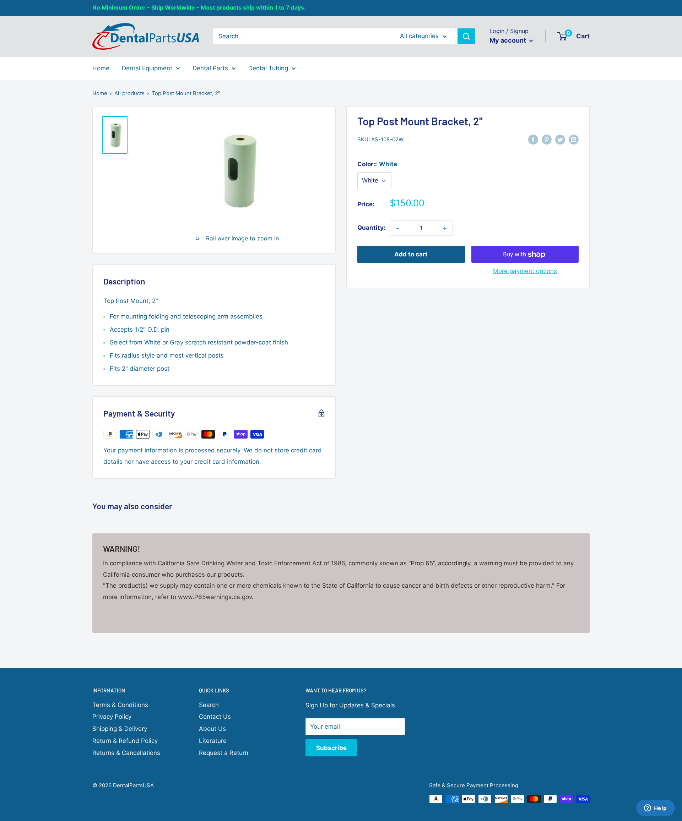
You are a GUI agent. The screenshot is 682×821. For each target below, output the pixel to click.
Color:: (377, 164)
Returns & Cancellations (126, 752)
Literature (213, 740)
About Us (212, 728)
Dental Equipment (147, 67)
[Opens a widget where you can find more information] (655, 808)
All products (129, 93)
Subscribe (331, 747)
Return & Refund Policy (125, 740)
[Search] (466, 36)
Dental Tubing (268, 67)
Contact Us (215, 716)
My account (508, 40)
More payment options (525, 271)
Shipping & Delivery (119, 728)
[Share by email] (574, 139)
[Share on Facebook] (533, 139)
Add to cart (411, 254)
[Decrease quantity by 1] (397, 228)
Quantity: (371, 228)
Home (100, 67)
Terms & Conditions (120, 704)
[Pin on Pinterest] (547, 139)
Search (209, 704)
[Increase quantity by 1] (444, 228)
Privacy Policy (111, 716)
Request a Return (223, 752)
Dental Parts (210, 67)
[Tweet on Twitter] (560, 139)
